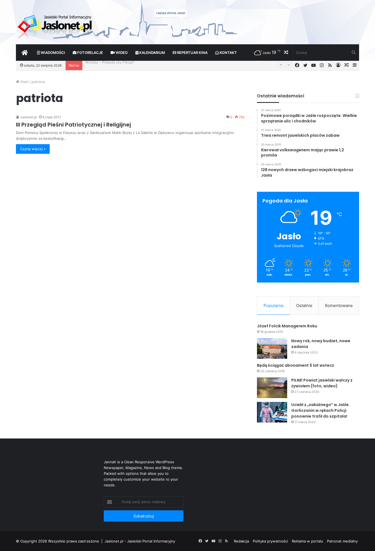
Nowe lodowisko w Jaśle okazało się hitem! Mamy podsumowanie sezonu (148, 65)
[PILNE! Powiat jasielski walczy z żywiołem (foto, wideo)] (272, 387)
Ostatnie (304, 305)
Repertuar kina (192, 52)
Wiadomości (52, 52)
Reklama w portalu (307, 541)
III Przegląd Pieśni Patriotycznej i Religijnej (73, 124)
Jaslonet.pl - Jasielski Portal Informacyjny (140, 541)
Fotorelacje (89, 52)
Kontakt (228, 52)
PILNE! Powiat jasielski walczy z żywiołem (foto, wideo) (321, 383)
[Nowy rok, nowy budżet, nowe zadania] (272, 348)
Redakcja (241, 541)
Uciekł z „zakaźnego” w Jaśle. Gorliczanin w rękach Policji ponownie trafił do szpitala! (320, 410)
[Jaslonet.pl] (55, 25)
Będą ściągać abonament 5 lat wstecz (295, 365)
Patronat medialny (342, 541)
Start (24, 82)
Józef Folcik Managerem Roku (287, 326)
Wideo (121, 52)
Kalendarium (151, 52)
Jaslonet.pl (28, 117)
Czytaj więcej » (33, 149)
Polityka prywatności (270, 541)
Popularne (274, 305)
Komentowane (339, 305)
